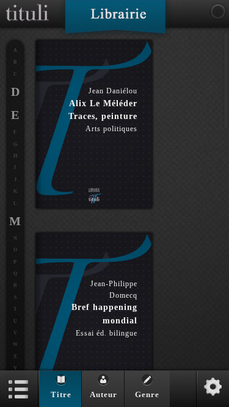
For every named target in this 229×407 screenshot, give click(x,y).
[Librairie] (115, 20)
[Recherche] (218, 12)
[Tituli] (27, 5)
